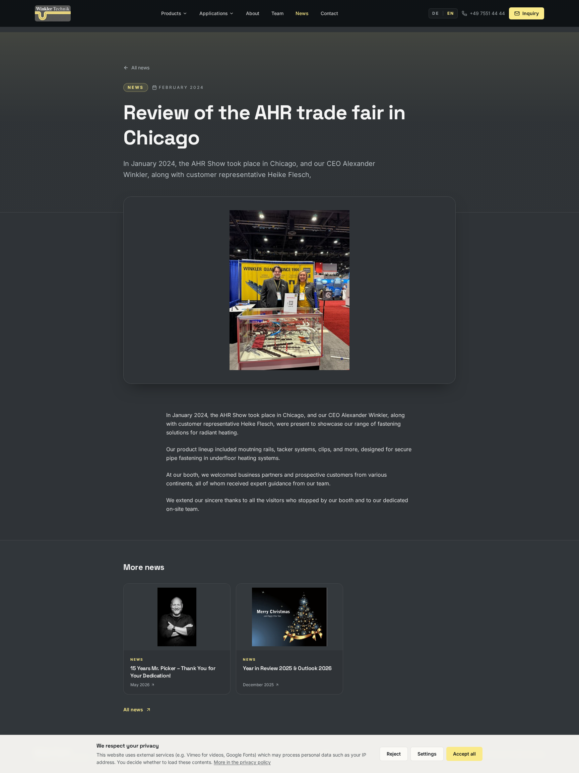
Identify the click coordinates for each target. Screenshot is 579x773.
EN (450, 13)
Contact (329, 13)
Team (277, 13)
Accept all (464, 754)
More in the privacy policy (242, 762)
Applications (213, 13)
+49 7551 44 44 (487, 13)
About (252, 13)
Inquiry (530, 13)
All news (140, 67)
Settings (427, 754)
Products (171, 13)
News (302, 13)
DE (435, 13)
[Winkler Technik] (53, 13)
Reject (394, 754)
